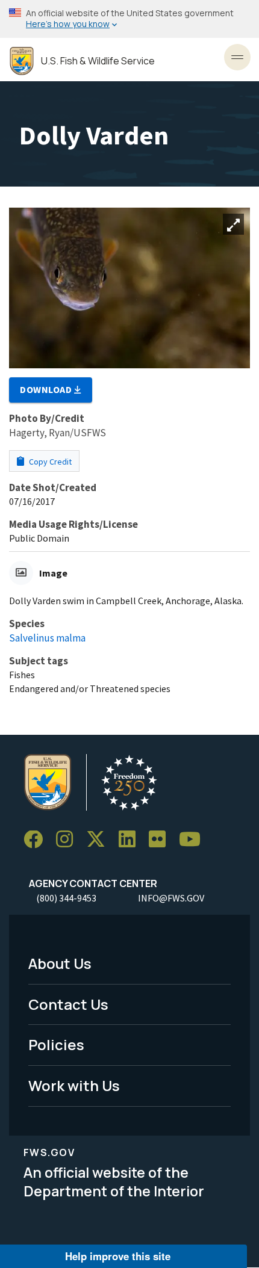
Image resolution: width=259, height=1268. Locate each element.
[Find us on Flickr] (161, 839)
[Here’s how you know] (129, 19)
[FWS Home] (22, 61)
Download (47, 389)
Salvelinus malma (47, 638)
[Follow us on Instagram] (68, 839)
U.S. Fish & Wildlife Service (98, 61)
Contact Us (68, 1004)
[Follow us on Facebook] (37, 839)
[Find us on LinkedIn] (131, 839)
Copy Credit (49, 461)
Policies (56, 1044)
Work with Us (74, 1085)
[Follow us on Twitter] (100, 839)
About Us (60, 963)
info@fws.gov (171, 898)
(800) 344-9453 (66, 898)
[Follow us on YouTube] (194, 839)
